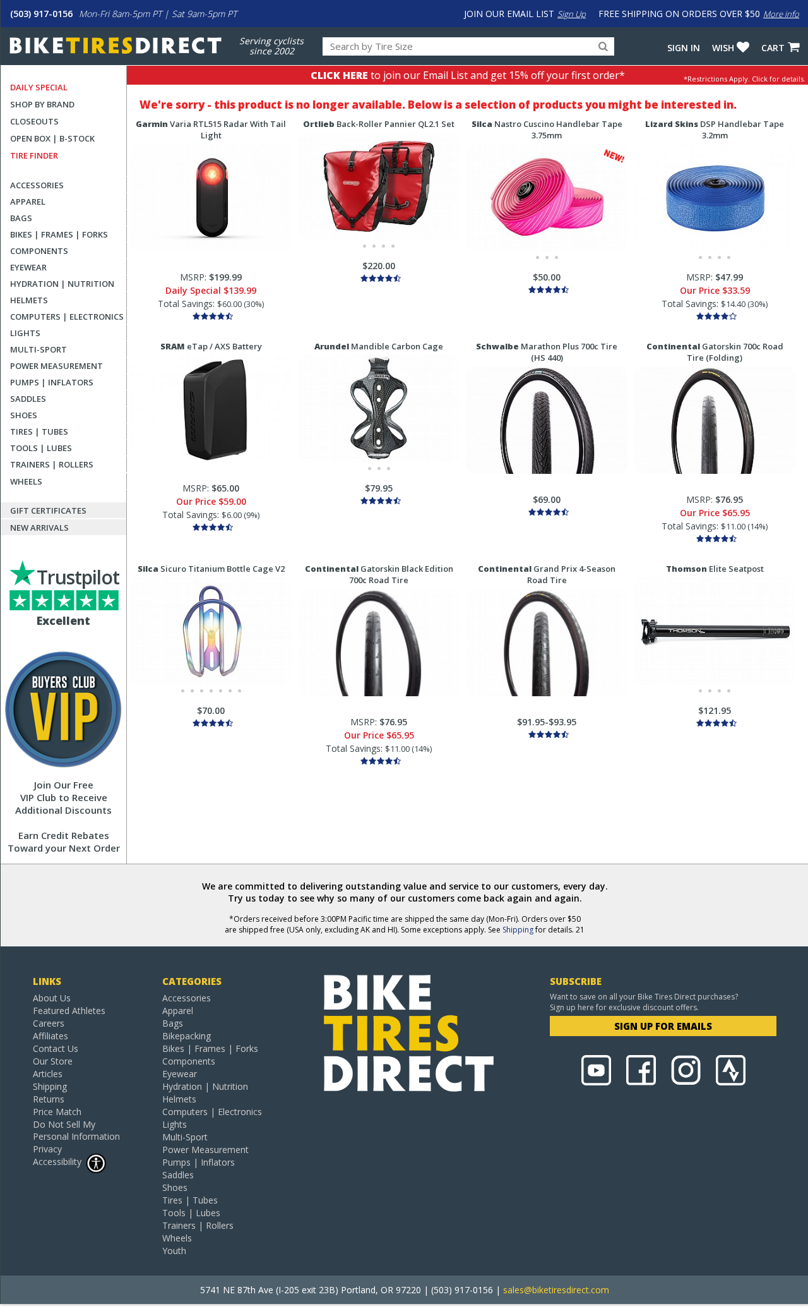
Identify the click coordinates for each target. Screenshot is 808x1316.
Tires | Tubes (39, 431)
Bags (21, 218)
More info (781, 14)
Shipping (517, 929)
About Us (52, 998)
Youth (174, 1251)
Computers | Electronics (67, 316)
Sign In (683, 48)
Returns (48, 1099)
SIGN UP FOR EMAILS (663, 1026)
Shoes (23, 415)
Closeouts (34, 121)
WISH (723, 48)
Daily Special (39, 87)
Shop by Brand (42, 104)
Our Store (53, 1061)
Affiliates (50, 1036)
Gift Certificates (48, 510)
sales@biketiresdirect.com (556, 1290)
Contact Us (55, 1048)
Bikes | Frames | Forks (59, 234)
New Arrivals (39, 527)
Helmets (29, 300)
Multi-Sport (38, 349)
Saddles (28, 398)
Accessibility (57, 1162)
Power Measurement (56, 365)
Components (39, 251)
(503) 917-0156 (41, 14)
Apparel (27, 201)
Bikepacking (186, 1036)
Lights (25, 333)
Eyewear (28, 267)
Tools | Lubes (41, 448)
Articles (47, 1074)
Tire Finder (34, 155)
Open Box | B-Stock (52, 138)
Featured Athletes (69, 1011)
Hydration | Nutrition (62, 283)
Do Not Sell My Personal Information (76, 1130)
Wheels (26, 481)
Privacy (47, 1149)
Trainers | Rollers (51, 464)
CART (773, 48)
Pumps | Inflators (51, 382)
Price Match (57, 1112)
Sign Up (571, 14)
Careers (48, 1023)
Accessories (37, 185)
